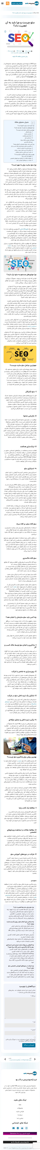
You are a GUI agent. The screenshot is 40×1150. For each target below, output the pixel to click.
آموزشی (20, 53)
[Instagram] (26, 1128)
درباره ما (20, 1115)
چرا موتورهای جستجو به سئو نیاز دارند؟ (24, 128)
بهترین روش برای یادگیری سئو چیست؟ (24, 155)
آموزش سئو (25, 53)
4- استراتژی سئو (29, 138)
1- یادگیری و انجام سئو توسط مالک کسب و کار (22, 146)
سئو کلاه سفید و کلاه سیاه (27, 140)
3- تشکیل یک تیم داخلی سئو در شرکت (23, 150)
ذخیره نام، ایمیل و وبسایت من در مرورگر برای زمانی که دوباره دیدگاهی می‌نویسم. (20, 1040)
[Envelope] (13, 1128)
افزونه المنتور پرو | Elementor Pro (20, 1134)
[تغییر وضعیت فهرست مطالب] (32, 123)
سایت (15, 587)
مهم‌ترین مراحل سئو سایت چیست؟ (25, 130)
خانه (38, 13)
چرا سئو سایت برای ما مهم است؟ (26, 126)
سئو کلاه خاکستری (28, 142)
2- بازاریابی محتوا (28, 134)
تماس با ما (20, 1118)
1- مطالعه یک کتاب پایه (27, 156)
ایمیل (33, 1030)
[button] (7, 3)
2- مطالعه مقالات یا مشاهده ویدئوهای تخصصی (21, 158)
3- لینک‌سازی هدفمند (28, 136)
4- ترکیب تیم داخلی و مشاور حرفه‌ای (24, 152)
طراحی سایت (20, 1112)
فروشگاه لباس (24, 229)
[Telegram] (18, 1128)
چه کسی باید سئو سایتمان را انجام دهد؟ (23, 144)
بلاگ (34, 13)
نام (34, 1022)
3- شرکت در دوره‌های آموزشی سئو (25, 160)
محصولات (20, 1108)
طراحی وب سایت (14, 53)
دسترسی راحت (32, 326)
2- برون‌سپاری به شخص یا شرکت (25, 148)
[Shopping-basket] (22, 1128)
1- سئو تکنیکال (29, 132)
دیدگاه (33, 996)
